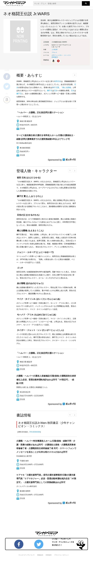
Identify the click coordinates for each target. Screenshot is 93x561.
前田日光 (57, 81)
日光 (55, 90)
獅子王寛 (55, 87)
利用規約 (49, 555)
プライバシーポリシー (61, 555)
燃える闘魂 (66, 87)
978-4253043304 (34, 432)
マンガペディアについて (26, 555)
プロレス (54, 52)
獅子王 (49, 90)
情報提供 (40, 555)
